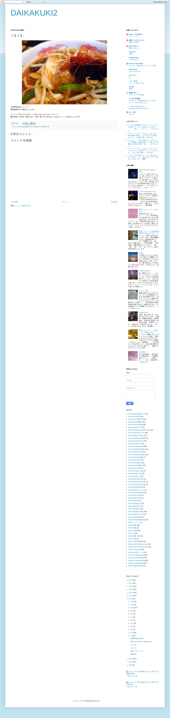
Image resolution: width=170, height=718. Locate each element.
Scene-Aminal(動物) (135, 541)
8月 (131, 614)
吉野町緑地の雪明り (137, 638)
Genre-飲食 (34, 126)
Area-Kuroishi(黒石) (135, 465)
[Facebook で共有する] (31, 123)
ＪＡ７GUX (133, 81)
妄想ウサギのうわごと (137, 40)
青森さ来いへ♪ (134, 93)
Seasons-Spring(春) (135, 558)
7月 (131, 617)
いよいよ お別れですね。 (137, 83)
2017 (131, 583)
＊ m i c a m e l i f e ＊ (137, 106)
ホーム (64, 202)
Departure (142, 352)
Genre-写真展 (133, 531)
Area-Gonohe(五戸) (135, 427)
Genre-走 (131, 533)
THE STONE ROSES (135, 566)
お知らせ (132, 114)
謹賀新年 (133, 654)
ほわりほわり (134, 46)
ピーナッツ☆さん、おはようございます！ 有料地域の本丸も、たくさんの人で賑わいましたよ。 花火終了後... (143, 135)
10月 (132, 608)
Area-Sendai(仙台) (135, 503)
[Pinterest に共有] (34, 123)
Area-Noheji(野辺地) (135, 487)
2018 (131, 580)
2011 (131, 659)
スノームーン (133, 36)
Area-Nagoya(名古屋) (136, 479)
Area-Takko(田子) (134, 506)
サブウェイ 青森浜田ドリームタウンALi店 (142, 65)
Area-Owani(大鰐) (134, 498)
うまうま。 (134, 648)
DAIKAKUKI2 (34, 12)
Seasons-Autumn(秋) (135, 555)
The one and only (134, 71)
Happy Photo (134, 58)
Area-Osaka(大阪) (134, 495)
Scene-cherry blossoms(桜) (138, 547)
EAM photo (133, 69)
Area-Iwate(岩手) (134, 460)
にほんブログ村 (131, 676)
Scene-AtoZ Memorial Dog (137, 544)
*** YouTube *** (134, 59)
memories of (143, 312)
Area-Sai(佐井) (133, 501)
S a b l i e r (133, 75)
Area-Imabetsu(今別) (135, 452)
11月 (132, 605)
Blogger (97, 701)
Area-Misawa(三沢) (135, 473)
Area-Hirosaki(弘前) (135, 446)
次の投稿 (14, 202)
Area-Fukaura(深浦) (135, 425)
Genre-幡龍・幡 (44, 126)
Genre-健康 (132, 528)
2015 (131, 589)
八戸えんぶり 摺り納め (136, 95)
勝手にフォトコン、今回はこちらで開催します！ (148, 331)
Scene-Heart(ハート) (135, 552)
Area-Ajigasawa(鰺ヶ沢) (137, 414)
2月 (131, 633)
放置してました (134, 48)
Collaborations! (144, 271)
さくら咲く (133, 112)
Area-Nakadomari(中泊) (136, 482)
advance (132, 52)
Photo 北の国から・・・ (138, 34)
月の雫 (131, 87)
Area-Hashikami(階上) (136, 435)
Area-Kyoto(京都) (134, 468)
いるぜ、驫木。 (144, 291)
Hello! (141, 253)
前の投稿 (114, 202)
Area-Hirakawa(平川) (135, 441)
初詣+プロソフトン (137, 651)
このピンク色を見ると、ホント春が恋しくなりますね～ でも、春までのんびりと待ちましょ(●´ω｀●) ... (143, 157)
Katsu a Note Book (136, 63)
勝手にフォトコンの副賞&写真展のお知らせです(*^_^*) (149, 232)
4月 (131, 626)
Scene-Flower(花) (134, 550)
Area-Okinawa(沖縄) (135, 493)
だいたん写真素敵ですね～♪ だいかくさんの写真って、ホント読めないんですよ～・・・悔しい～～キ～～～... (143, 127)
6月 (131, 620)
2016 (131, 586)
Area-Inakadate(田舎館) (136, 455)
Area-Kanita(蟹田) (134, 463)
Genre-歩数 (132, 539)
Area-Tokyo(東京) (134, 509)
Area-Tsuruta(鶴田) (135, 517)
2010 (131, 662)
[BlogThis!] (26, 123)
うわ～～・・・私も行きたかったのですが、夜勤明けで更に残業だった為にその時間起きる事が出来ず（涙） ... (143, 142)
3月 (131, 629)
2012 (131, 599)
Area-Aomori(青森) (135, 419)
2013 (131, 596)
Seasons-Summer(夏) (136, 560)
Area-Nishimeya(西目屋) (137, 484)
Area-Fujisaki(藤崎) (23, 126)
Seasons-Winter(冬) (135, 563)
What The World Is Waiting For (141, 642)
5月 (131, 623)
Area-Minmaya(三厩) (135, 471)
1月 (131, 636)
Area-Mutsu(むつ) (134, 476)
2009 (131, 665)
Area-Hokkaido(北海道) (136, 449)
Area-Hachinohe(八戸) (136, 433)
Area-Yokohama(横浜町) (137, 520)
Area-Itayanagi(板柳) (135, 457)
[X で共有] (29, 123)
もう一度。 (134, 645)
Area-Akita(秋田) (134, 416)
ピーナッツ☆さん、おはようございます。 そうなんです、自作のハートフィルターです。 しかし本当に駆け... (143, 150)
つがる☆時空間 (134, 99)
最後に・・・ (133, 89)
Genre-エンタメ (134, 522)
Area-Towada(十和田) (136, 512)
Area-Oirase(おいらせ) (136, 490)
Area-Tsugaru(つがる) (136, 514)
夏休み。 (132, 54)
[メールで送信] (24, 123)
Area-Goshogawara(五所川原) (139, 430)
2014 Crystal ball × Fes (147, 192)
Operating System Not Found (138, 108)
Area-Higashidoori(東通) (137, 438)
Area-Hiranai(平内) (135, 444)
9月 (131, 611)
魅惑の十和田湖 (134, 42)
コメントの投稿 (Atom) (23, 206)
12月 (132, 601)
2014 (131, 593)
